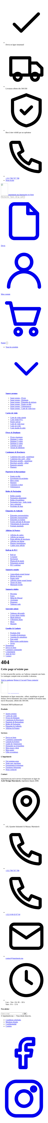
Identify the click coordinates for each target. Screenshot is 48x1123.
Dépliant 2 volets (16, 439)
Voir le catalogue (7, 680)
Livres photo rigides (17, 615)
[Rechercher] (24, 197)
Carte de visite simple (18, 418)
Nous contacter (32, 680)
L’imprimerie (10, 652)
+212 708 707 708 (12, 178)
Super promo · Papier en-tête (20, 404)
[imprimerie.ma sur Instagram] (24, 1121)
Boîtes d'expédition (17, 500)
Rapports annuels (16, 465)
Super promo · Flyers (18, 398)
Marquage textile (16, 585)
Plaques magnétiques (18, 543)
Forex (12, 596)
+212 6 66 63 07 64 (13, 914)
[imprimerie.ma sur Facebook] (24, 1074)
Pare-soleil (14, 639)
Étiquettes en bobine (17, 520)
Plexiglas (13, 594)
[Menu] (7, 343)
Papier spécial (15, 422)
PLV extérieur (15, 565)
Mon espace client (12, 748)
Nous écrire (10, 180)
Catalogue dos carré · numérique (22, 457)
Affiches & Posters (13, 530)
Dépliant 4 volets (16, 443)
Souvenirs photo (12, 609)
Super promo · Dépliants (19, 400)
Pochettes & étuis (16, 506)
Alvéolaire (14, 600)
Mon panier (10, 750)
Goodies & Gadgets (13, 628)
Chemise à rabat (16, 446)
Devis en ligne (11, 648)
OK (25, 1014)
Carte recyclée (15, 426)
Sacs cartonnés (15, 504)
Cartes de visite (12, 413)
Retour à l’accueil (20, 680)
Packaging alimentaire (18, 498)
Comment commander (14, 650)
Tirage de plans (15, 583)
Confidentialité (11, 1024)
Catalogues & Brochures (15, 452)
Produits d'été (15, 633)
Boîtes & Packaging (13, 491)
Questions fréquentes (13, 767)
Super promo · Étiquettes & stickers (23, 402)
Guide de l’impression (14, 744)
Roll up (13, 555)
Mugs (12, 622)
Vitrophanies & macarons (19, 524)
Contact (8, 656)
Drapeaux (13, 602)
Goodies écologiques (18, 635)
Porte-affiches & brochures (20, 539)
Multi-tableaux (15, 617)
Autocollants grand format (19, 574)
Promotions (10, 645)
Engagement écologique (14, 765)
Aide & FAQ (10, 654)
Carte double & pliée (18, 428)
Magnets (13, 624)
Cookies (9, 1026)
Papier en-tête (15, 476)
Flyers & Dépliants (13, 433)
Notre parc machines (13, 763)
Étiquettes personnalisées (19, 515)
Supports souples (12, 570)
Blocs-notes (14, 481)
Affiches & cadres (17, 535)
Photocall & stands (17, 561)
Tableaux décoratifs (17, 613)
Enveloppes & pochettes (19, 478)
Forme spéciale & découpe (20, 522)
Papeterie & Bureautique (15, 472)
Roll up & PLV (12, 550)
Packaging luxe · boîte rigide (20, 502)
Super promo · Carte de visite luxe (22, 408)
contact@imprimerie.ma (14, 958)
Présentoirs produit (17, 563)
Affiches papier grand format (20, 580)
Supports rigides (12, 589)
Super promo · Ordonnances (20, 406)
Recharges (14, 559)
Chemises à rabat (16, 485)
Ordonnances (15, 487)
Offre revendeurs (12, 752)
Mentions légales (12, 1022)
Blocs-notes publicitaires (19, 641)
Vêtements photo (16, 620)
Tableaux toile (15, 604)
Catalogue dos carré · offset (20, 459)
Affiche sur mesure (17, 537)
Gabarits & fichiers (12, 742)
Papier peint (14, 578)
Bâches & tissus (16, 576)
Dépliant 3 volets (16, 441)
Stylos (12, 643)
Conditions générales (13, 1020)
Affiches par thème (17, 541)
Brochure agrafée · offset (19, 463)
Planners (13, 467)
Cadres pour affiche (17, 545)
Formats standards (17, 526)
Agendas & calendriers (18, 637)
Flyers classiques (16, 437)
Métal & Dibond (16, 598)
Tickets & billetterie (17, 448)
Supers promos (11, 393)
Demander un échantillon (15, 746)
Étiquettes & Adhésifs (14, 511)
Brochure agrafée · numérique (21, 461)
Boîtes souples (15, 496)
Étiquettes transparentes (18, 518)
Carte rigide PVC (16, 420)
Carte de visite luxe (17, 424)
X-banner (13, 557)
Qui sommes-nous (12, 761)
